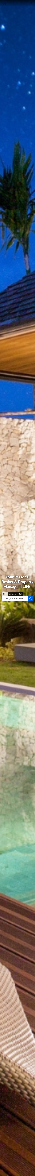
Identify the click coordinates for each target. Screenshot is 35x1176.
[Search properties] (30, 598)
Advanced (12, 594)
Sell (20, 594)
